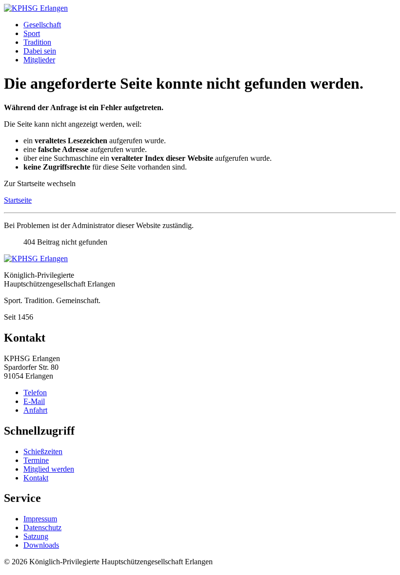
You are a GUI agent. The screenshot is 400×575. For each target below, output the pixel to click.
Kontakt (35, 478)
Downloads (41, 545)
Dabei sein (39, 51)
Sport (31, 33)
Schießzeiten (42, 451)
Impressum (40, 519)
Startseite (18, 200)
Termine (36, 460)
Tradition (37, 42)
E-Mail (34, 401)
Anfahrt (35, 410)
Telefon (35, 392)
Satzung (35, 536)
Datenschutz (42, 527)
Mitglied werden (48, 469)
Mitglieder (39, 60)
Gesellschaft (42, 24)
